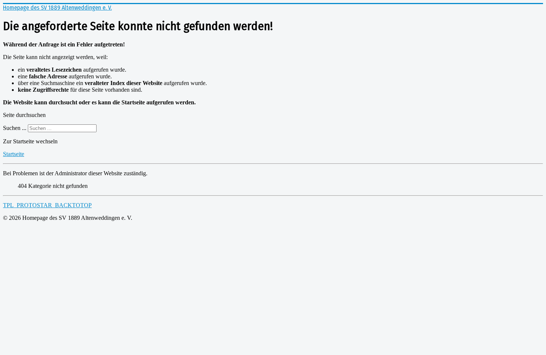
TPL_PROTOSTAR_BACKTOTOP (47, 205)
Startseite (13, 154)
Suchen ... (14, 128)
